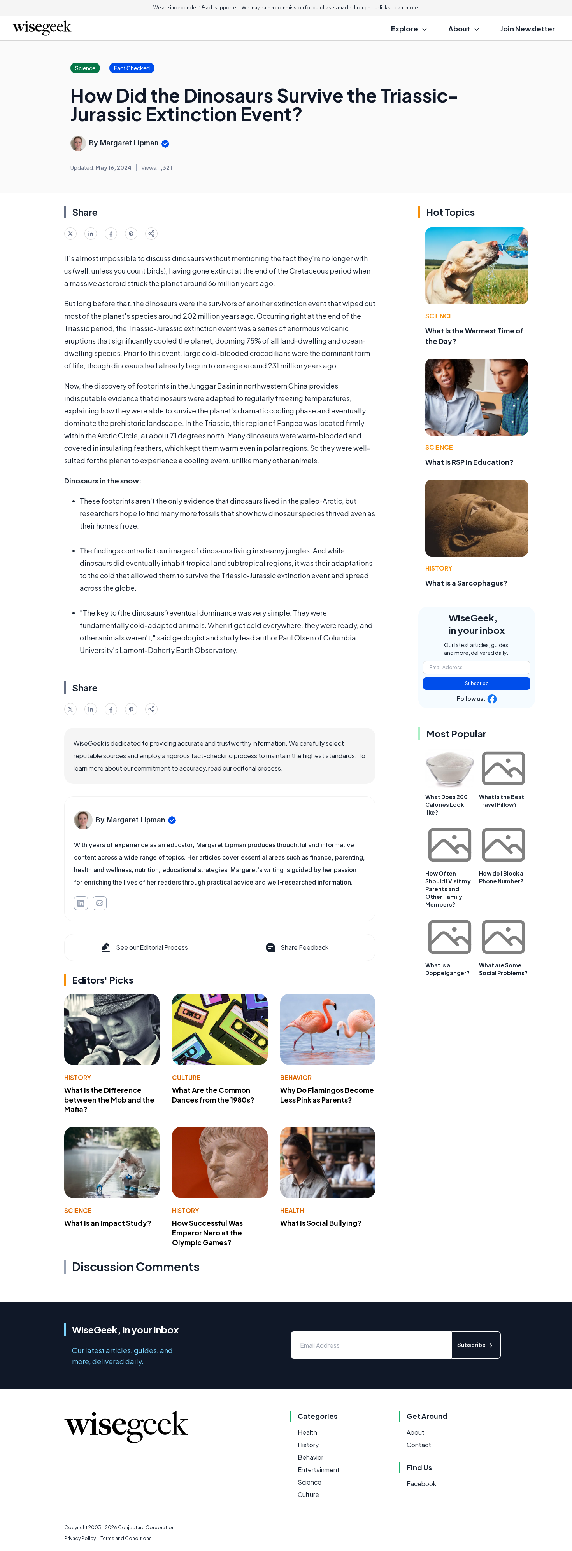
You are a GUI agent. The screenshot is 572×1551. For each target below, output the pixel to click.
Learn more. (405, 7)
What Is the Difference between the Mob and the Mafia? (109, 1099)
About (416, 1432)
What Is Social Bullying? (320, 1222)
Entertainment (319, 1470)
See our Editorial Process (152, 947)
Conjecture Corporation (146, 1527)
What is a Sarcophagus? (466, 582)
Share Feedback (304, 947)
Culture (186, 1077)
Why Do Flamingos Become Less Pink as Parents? (327, 1094)
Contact (419, 1445)
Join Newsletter (527, 28)
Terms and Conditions (126, 1538)
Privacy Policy (80, 1538)
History (77, 1077)
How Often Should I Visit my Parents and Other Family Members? (448, 889)
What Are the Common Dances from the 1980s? (213, 1094)
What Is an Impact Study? (107, 1222)
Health (292, 1210)
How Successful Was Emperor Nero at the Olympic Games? (207, 1232)
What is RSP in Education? (469, 461)
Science (78, 1210)
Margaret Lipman (129, 143)
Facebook (421, 1483)
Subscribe (477, 683)
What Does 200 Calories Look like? (446, 804)
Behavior (296, 1077)
